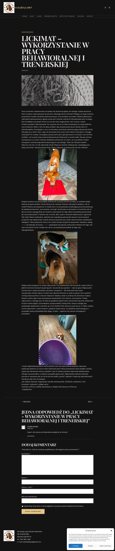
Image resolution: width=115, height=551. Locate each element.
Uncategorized (27, 32)
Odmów (90, 546)
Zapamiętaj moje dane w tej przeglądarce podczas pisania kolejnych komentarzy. (54, 506)
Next (90, 401)
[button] (111, 531)
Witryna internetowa (29, 497)
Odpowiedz (30, 436)
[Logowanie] (105, 8)
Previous (26, 401)
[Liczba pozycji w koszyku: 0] (109, 8)
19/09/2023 (30, 428)
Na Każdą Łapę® (23, 7)
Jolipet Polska (32, 426)
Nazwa (25, 478)
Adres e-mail (27, 487)
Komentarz (26, 454)
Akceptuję (76, 546)
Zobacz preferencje (105, 546)
